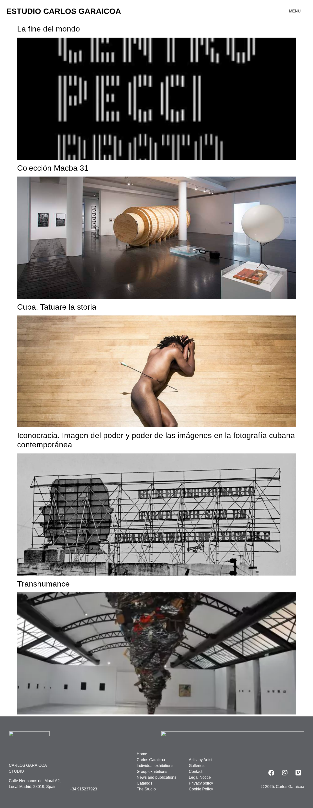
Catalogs (144, 783)
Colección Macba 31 (53, 168)
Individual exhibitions (155, 766)
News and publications (156, 777)
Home (142, 754)
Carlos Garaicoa (151, 760)
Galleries (196, 766)
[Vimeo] (298, 773)
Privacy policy (201, 783)
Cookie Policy (201, 789)
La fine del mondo (48, 28)
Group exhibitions (152, 771)
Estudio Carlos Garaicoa (63, 11)
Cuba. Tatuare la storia (56, 307)
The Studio (146, 789)
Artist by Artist (200, 760)
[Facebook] (271, 773)
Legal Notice (200, 777)
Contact (195, 771)
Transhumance (43, 583)
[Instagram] (285, 773)
